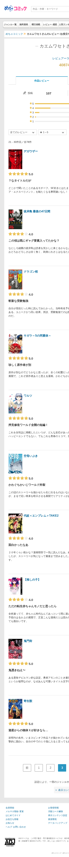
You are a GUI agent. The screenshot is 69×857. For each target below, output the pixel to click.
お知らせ (10, 823)
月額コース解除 (55, 811)
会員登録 (10, 807)
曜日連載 (36, 24)
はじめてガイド (13, 815)
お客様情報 (53, 807)
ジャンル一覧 (10, 24)
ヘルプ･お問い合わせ (16, 827)
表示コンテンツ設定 (57, 815)
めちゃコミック (14, 33)
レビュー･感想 (50, 24)
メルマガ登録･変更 (15, 811)
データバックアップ (57, 823)
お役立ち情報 (12, 819)
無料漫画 (23, 24)
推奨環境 (52, 819)
